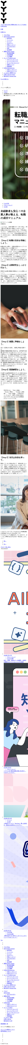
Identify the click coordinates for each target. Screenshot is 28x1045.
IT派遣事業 (10, 54)
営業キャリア (10, 64)
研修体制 (9, 66)
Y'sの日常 (6, 203)
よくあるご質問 (10, 73)
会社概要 (9, 50)
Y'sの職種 (9, 56)
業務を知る (14, 24)
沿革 (8, 48)
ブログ (2, 24)
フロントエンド (8, 205)
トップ (5, 90)
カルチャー (10, 43)
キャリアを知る (22, 24)
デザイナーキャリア (12, 59)
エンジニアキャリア (12, 61)
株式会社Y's (10, 76)
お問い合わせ (9, 74)
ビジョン (9, 41)
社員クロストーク (12, 71)
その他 (5, 207)
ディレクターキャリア (13, 63)
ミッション (10, 40)
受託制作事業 (10, 53)
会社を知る (8, 24)
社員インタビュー (12, 69)
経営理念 (9, 38)
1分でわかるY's (11, 46)
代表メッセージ (11, 45)
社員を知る (4, 26)
